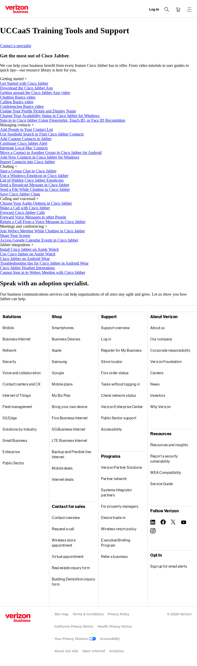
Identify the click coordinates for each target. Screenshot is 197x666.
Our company (161, 339)
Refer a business (114, 556)
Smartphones (63, 328)
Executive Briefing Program (115, 542)
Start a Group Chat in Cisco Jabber (28, 171)
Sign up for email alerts (168, 566)
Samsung (59, 361)
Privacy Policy (118, 614)
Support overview (115, 328)
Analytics (116, 651)
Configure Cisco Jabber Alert (23, 143)
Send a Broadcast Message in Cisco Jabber (34, 185)
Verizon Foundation (166, 361)
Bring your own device (69, 406)
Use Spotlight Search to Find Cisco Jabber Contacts (42, 134)
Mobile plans (62, 384)
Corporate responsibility (170, 350)
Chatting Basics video (17, 97)
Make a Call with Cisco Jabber (25, 208)
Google (58, 373)
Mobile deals (62, 468)
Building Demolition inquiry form (73, 581)
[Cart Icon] (178, 9)
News (155, 384)
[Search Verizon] (166, 9)
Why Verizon (160, 406)
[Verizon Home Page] (18, 617)
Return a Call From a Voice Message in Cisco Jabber (42, 222)
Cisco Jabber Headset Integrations (27, 268)
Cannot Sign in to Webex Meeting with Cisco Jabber (42, 272)
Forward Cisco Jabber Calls (22, 212)
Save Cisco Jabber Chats (20, 194)
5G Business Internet (68, 429)
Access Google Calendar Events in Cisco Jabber (39, 240)
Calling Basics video (16, 102)
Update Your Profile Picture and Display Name (38, 111)
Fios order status (115, 373)
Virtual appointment (68, 556)
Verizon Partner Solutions (121, 467)
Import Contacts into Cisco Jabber (27, 162)
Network (10, 350)
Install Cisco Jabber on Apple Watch (29, 249)
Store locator (112, 361)
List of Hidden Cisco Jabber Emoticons (32, 180)
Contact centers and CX (22, 384)
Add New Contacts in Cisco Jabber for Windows (39, 157)
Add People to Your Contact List (26, 129)
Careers (157, 373)
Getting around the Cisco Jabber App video (35, 92)
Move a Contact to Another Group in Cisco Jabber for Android (51, 152)
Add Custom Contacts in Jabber (26, 139)
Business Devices (66, 339)
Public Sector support (118, 418)
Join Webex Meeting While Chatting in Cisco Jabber (42, 231)
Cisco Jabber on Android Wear (25, 258)
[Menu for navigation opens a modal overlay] (189, 9)
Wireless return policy (118, 529)
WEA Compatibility (165, 472)
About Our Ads (66, 651)
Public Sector (13, 463)
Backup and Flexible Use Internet (71, 454)
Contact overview (66, 517)
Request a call (63, 529)
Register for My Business (121, 350)
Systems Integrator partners (116, 492)
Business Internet (17, 339)
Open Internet (93, 651)
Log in (106, 339)
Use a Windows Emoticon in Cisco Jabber (34, 175)
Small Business (15, 440)
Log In (154, 9)
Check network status (118, 395)
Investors (157, 395)
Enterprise (11, 452)
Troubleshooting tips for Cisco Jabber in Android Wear (44, 263)
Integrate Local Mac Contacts (24, 148)
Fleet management (17, 406)
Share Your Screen (15, 235)
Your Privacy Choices (71, 639)
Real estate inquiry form (71, 568)
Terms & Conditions (88, 614)
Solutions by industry (20, 429)
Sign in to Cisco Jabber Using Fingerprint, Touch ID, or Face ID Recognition (62, 120)
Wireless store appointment (63, 542)
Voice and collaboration (22, 373)
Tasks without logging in (120, 384)
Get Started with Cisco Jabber (24, 83)
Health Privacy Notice (114, 626)
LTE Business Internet (69, 440)
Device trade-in (113, 517)
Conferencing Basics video (22, 106)
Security (9, 361)
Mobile (8, 328)
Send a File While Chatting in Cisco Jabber (35, 189)
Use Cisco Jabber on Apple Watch (27, 254)
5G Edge (10, 418)
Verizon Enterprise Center (122, 406)
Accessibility (111, 429)
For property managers (120, 506)
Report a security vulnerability (164, 458)
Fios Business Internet (69, 418)
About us (157, 328)
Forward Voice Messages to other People (33, 217)
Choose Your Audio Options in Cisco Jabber (36, 203)
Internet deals (63, 479)
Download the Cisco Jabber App (26, 88)
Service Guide (161, 484)
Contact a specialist (15, 46)
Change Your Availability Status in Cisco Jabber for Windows (50, 115)
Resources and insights (169, 445)
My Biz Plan (61, 395)
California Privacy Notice (73, 626)
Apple (57, 350)
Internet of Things (17, 395)
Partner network (114, 478)
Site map (61, 614)
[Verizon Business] (16, 9)
